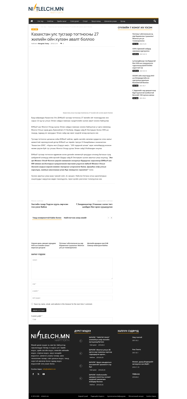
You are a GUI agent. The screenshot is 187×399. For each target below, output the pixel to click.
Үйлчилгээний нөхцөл (135, 396)
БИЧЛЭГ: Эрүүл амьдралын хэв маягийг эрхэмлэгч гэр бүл (100, 364)
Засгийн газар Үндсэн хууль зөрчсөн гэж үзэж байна (49, 205)
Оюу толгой (137, 337)
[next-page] (111, 217)
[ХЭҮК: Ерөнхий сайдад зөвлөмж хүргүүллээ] (124, 52)
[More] (57, 50)
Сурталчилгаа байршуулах (116, 396)
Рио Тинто (136, 349)
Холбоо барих (151, 396)
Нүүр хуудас (35, 27)
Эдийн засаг (62, 21)
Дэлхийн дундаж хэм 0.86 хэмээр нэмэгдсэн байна (97, 244)
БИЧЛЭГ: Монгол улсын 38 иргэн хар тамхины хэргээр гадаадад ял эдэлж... (100, 352)
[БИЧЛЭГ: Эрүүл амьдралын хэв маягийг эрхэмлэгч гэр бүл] (80, 366)
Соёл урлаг (74, 21)
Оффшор (136, 374)
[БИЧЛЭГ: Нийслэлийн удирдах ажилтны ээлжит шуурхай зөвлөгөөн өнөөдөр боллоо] (80, 378)
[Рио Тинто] (124, 353)
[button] (154, 21)
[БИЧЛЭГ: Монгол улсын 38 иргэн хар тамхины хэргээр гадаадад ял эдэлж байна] (80, 353)
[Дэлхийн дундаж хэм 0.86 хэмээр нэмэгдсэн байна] (100, 231)
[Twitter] (39, 50)
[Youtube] (44, 374)
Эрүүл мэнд (95, 21)
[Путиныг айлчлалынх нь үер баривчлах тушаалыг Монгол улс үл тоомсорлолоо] (72, 231)
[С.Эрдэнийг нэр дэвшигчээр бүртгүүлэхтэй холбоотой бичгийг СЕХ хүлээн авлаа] (124, 94)
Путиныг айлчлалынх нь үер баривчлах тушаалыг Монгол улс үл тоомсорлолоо (71, 245)
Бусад (123, 21)
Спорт (85, 21)
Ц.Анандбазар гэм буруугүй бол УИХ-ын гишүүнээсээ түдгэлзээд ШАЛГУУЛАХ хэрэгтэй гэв (144, 64)
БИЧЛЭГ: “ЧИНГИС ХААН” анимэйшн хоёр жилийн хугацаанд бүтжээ (99, 339)
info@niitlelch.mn (49, 369)
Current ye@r (36, 316)
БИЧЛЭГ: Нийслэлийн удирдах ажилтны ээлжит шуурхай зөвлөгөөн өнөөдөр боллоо (100, 378)
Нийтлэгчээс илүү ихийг (75, 218)
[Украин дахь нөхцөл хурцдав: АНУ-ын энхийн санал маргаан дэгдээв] (44, 231)
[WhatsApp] (51, 50)
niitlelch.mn (45, 396)
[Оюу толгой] (124, 341)
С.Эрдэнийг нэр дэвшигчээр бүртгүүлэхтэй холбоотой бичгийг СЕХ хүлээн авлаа (144, 92)
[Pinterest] (45, 50)
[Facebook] (33, 50)
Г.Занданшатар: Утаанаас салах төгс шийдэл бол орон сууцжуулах (94, 205)
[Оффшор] (124, 377)
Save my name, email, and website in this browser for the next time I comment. (63, 304)
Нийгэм (50, 21)
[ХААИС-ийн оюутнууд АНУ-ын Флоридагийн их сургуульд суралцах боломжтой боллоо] (124, 79)
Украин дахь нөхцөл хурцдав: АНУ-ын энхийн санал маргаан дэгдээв (43, 245)
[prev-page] (108, 217)
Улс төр (40, 21)
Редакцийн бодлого (97, 396)
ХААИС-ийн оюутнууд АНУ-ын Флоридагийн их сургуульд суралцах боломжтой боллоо (143, 79)
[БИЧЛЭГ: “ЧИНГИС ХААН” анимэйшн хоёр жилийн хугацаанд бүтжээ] (80, 341)
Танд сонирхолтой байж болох (47, 218)
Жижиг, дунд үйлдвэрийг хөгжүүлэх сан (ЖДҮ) (142, 363)
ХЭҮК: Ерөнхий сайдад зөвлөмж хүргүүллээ (141, 50)
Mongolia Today (43, 43)
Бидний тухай (83, 396)
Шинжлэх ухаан (110, 21)
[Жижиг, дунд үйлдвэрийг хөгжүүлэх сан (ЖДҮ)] (124, 365)
